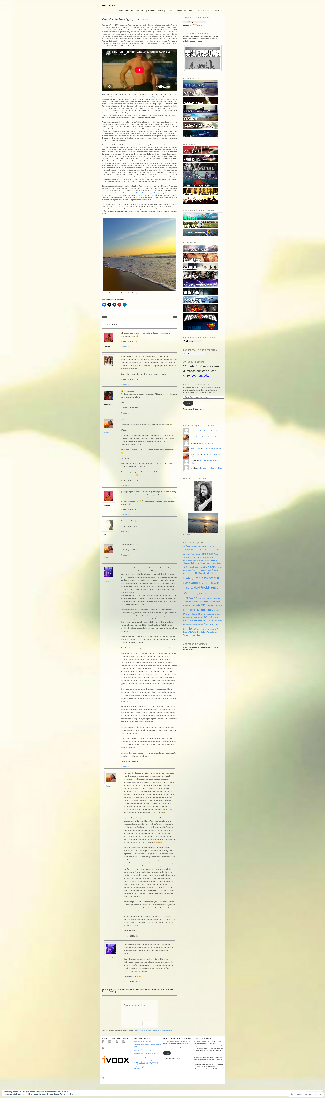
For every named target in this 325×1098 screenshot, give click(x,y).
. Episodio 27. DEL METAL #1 (145, 1054)
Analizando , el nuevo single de (145, 1067)
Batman (215, 557)
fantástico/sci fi (207, 578)
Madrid (202, 605)
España (193, 579)
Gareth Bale (196, 583)
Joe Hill (217, 598)
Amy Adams (218, 550)
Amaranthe (198, 550)
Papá (207, 614)
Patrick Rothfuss (214, 614)
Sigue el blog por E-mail (198, 385)
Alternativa (188, 549)
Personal (134, 312)
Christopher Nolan (210, 563)
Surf (216, 624)
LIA (189, 605)
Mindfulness (215, 610)
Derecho (186, 570)
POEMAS (160, 10)
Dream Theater (212, 570)
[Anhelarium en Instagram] (125, 1042)
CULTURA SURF (181, 10)
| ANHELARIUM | (109, 5)
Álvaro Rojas (195, 437)
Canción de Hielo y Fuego (194, 563)
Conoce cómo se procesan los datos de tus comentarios (153, 1031)
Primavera (194, 621)
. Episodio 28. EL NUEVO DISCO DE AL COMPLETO (147, 1049)
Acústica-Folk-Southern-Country (198, 546)
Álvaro (106, 433)
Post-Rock (207, 617)
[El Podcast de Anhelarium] (115, 1063)
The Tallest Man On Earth (198, 632)
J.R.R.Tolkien (210, 598)
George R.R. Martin (210, 583)
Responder (125, 347)
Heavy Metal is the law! (203, 593)
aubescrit (107, 581)
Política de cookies (66, 1094)
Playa (160, 312)
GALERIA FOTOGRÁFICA (204, 10)
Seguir (167, 1053)
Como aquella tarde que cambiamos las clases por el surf (136, 193)
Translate (200, 25)
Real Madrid (207, 620)
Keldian (207, 601)
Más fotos (186, 535)
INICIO (121, 10)
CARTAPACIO (170, 10)
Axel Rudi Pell (207, 557)
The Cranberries (212, 629)
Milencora (204, 609)
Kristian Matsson (215, 601)
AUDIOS (191, 10)
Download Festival (198, 570)
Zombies (197, 635)
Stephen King (199, 624)
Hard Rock (200, 587)
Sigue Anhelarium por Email (177, 1038)
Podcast (199, 617)
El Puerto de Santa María (153, 312)
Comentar (149, 1023)
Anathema (186, 554)
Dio (190, 570)
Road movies (218, 620)
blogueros (193, 560)
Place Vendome (188, 617)
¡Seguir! (188, 403)
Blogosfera (186, 560)
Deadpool (219, 567)
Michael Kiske (190, 610)
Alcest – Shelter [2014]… (210, 437)
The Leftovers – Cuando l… (208, 431)
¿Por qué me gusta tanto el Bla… (210, 468)
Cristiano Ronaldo (193, 567)
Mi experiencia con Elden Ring (142, 1041)
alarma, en (141, 1058)
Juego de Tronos (198, 601)
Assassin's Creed (189, 558)
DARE (210, 567)
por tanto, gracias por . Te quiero (147, 1045)
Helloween (190, 598)
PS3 (199, 620)
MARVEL (211, 605)
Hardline (190, 588)
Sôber (185, 629)
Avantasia (199, 558)
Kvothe (185, 605)
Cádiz (145, 312)
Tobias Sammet (212, 632)
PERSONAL (151, 10)
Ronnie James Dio (189, 624)
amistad (210, 550)
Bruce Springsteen (212, 560)
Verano (163, 312)
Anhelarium (207, 553)
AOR (217, 553)
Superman (209, 624)
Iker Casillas (201, 598)
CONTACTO (218, 10)
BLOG (143, 10)
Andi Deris (195, 554)
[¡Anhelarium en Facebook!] (112, 1042)
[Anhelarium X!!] (119, 1042)
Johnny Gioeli (188, 601)
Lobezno (195, 606)
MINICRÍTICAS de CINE (194, 614)
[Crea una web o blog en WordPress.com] (103, 1078)
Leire (105, 370)
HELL (215, 593)
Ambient (204, 550)
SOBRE (132, 10)
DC (214, 567)
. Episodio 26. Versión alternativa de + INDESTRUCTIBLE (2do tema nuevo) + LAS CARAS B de (147, 1062)
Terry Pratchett (201, 629)
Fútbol (186, 582)
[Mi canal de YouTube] (115, 1048)
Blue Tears (200, 560)
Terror (193, 628)
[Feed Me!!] (105, 1042)
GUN (185, 588)
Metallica (219, 606)
